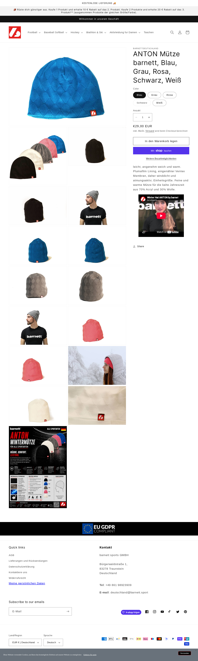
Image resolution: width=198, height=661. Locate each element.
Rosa (169, 95)
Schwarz (144, 103)
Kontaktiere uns (18, 572)
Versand (149, 131)
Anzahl (136, 110)
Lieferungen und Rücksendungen (28, 561)
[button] (34, 32)
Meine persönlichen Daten (27, 583)
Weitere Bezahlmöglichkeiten (161, 158)
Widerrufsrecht (17, 578)
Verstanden (184, 653)
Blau (139, 95)
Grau (154, 95)
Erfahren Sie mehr (90, 655)
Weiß (159, 102)
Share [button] (140, 246)
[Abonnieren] (68, 611)
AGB (11, 555)
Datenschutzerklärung (21, 566)
